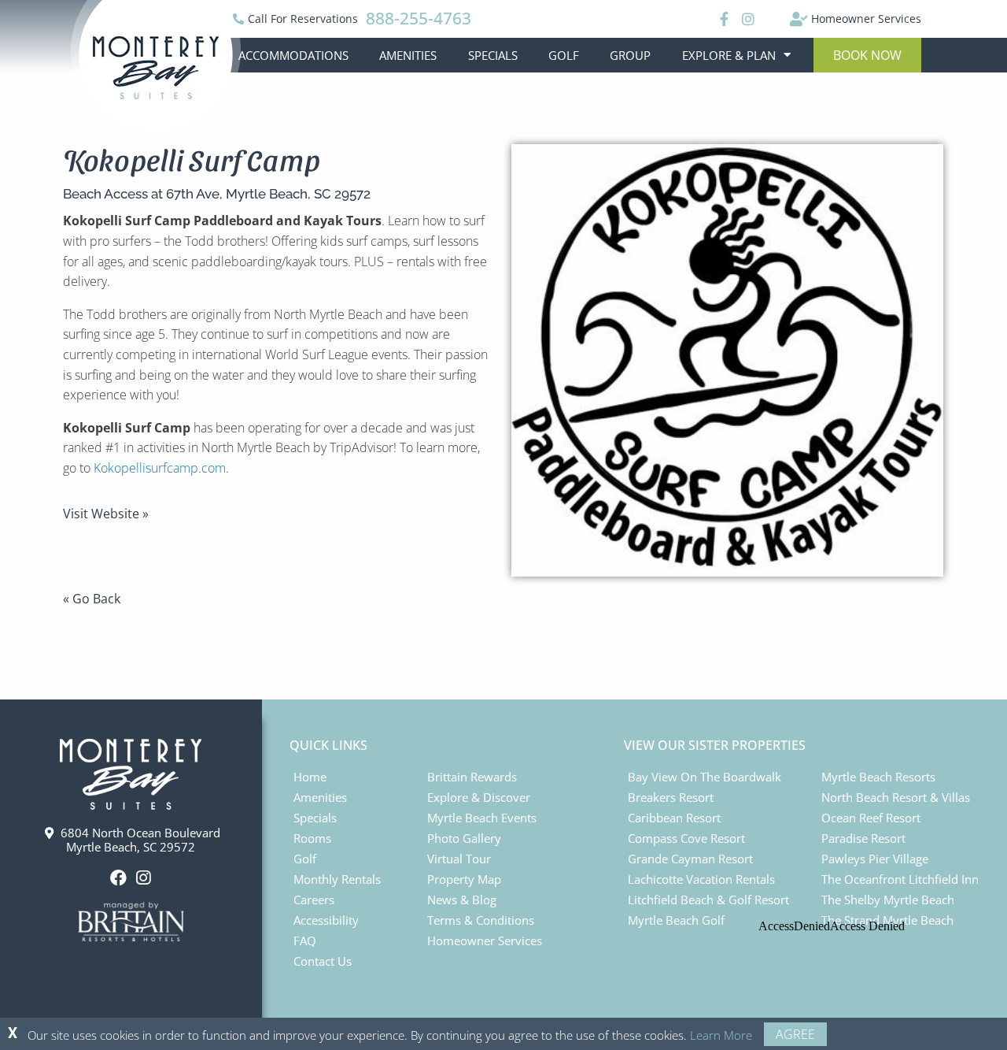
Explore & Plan (729, 55)
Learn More (721, 1035)
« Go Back (91, 598)
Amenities (408, 55)
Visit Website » (106, 513)
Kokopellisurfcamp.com (160, 468)
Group (630, 55)
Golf (563, 55)
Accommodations (293, 55)
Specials (493, 55)
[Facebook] (722, 19)
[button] (867, 55)
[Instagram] (747, 19)
